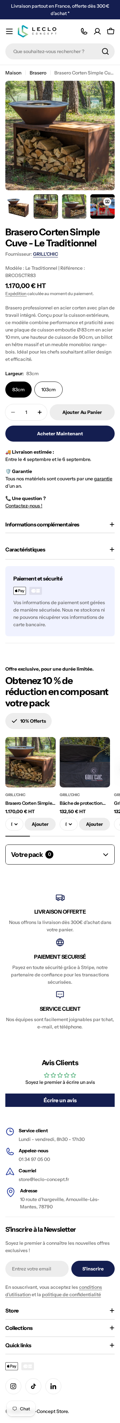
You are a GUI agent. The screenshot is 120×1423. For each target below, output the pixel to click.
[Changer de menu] (9, 31)
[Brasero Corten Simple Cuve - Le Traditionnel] (30, 762)
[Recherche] (105, 51)
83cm (18, 390)
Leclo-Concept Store (45, 1411)
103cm (48, 390)
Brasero (38, 73)
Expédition (16, 293)
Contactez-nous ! (23, 506)
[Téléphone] (84, 31)
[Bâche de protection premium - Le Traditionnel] (85, 762)
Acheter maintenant (60, 434)
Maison (13, 73)
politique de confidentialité (71, 1294)
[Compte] (97, 31)
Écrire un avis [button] (60, 1100)
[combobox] (60, 51)
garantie (103, 479)
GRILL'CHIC (45, 254)
